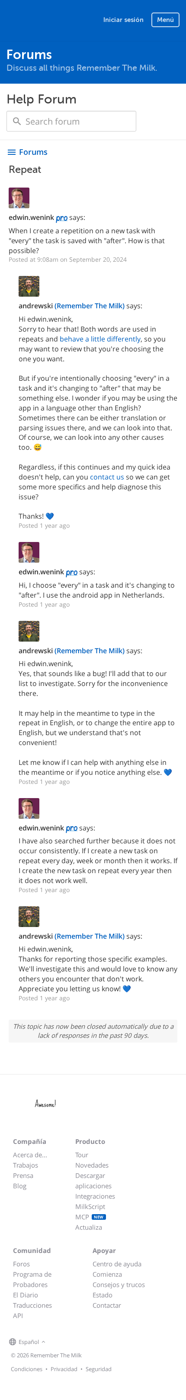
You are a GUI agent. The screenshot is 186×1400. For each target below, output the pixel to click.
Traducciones (32, 1305)
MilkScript (90, 1206)
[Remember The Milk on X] (72, 1342)
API (18, 1315)
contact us (107, 477)
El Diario (25, 1294)
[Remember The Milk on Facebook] (60, 1342)
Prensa (23, 1175)
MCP (89, 1216)
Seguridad (99, 1369)
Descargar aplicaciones (93, 1180)
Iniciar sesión (123, 20)
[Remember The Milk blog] (83, 1342)
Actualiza (88, 1227)
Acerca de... (30, 1154)
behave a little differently (100, 339)
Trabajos (25, 1165)
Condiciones (26, 1369)
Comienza (107, 1274)
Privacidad (64, 1369)
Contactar (107, 1305)
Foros (21, 1263)
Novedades (92, 1165)
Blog (19, 1185)
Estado (102, 1294)
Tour (81, 1154)
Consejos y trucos (119, 1284)
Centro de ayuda (117, 1263)
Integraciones (95, 1196)
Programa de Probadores (32, 1279)
